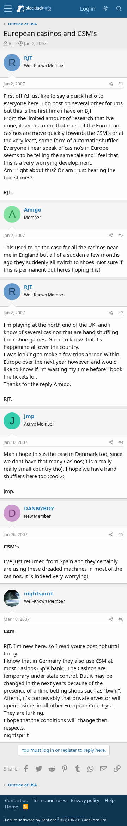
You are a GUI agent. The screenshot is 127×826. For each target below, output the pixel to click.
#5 (120, 534)
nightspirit (38, 593)
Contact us (16, 800)
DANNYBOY (39, 508)
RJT (11, 43)
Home (11, 806)
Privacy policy (85, 800)
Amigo (32, 209)
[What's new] (105, 8)
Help (110, 800)
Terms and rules (49, 800)
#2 (120, 235)
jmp (29, 416)
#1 (120, 84)
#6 (120, 619)
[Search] (119, 8)
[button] (7, 9)
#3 (120, 313)
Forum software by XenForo (56, 819)
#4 (120, 442)
